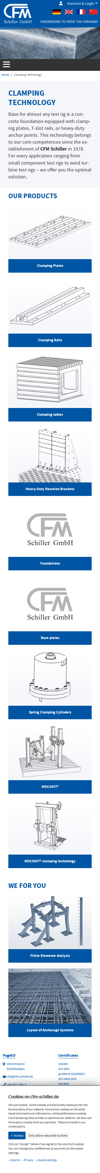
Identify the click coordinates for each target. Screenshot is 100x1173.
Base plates (50, 637)
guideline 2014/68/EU (71, 1074)
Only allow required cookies (48, 1135)
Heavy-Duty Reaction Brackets (50, 489)
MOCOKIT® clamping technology (50, 861)
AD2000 (63, 1064)
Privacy (28, 1160)
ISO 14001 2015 (67, 1079)
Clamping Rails (50, 340)
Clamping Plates (50, 265)
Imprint (15, 1160)
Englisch (69, 11)
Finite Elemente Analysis (50, 955)
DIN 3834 (63, 1069)
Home (5, 75)
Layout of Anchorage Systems (50, 1030)
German (56, 11)
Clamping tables (50, 414)
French (81, 11)
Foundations (50, 563)
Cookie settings (47, 1160)
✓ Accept (17, 1135)
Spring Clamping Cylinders (50, 712)
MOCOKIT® (50, 786)
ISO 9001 (63, 1084)
